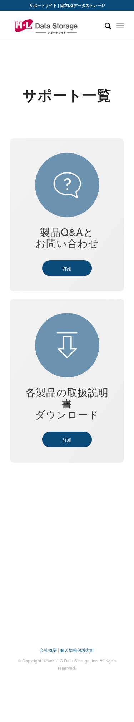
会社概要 (48, 650)
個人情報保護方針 (77, 650)
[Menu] (120, 25)
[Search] (104, 25)
